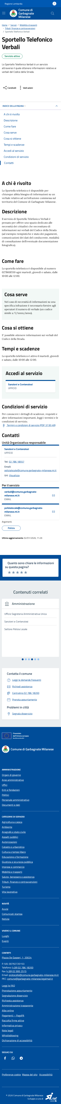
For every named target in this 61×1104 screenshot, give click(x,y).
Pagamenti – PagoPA (13, 1015)
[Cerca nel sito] (52, 13)
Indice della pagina (13, 106)
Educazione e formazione (15, 857)
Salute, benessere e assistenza (18, 877)
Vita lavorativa (9, 892)
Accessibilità (45, 1074)
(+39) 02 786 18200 (22, 967)
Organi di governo (11, 775)
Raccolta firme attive (13, 1020)
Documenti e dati (11, 805)
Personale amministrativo (15, 800)
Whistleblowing (10, 1035)
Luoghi (5, 936)
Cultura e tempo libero (14, 852)
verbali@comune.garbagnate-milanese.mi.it (20, 493)
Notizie (5, 919)
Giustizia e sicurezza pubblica (17, 862)
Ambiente (7, 827)
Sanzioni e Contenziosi (20, 384)
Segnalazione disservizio (15, 995)
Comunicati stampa (12, 914)
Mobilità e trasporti (12, 872)
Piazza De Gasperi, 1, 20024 (17, 957)
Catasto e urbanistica (13, 847)
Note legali (7, 1030)
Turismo (6, 887)
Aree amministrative (13, 780)
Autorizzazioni (9, 842)
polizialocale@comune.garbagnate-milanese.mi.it (30, 470)
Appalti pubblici (10, 837)
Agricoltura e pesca (12, 822)
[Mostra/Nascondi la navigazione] (4, 13)
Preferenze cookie (11, 1074)
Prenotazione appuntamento (17, 990)
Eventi (5, 941)
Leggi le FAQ (8, 985)
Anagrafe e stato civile (14, 832)
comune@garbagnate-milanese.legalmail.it (30, 979)
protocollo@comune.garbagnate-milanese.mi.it (34, 975)
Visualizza (14, 475)
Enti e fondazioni (11, 790)
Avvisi (5, 909)
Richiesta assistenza (12, 1000)
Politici (5, 795)
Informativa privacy (12, 1025)
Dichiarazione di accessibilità (17, 1040)
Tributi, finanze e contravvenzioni (19, 882)
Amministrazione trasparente (17, 1005)
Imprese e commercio (13, 867)
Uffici (4, 785)
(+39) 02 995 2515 (16, 971)
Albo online (8, 1010)
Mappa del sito (29, 1074)
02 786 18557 (16, 462)
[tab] (23, 659)
